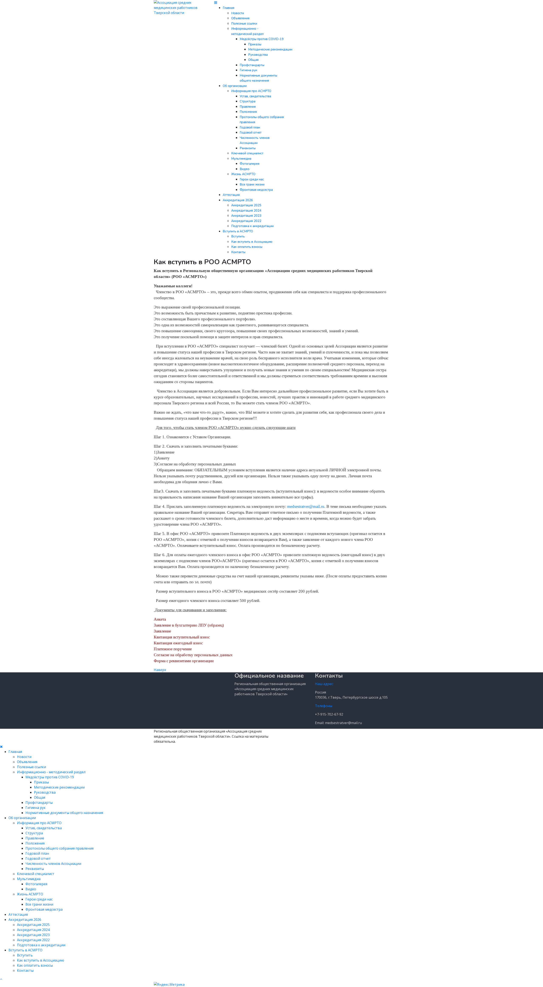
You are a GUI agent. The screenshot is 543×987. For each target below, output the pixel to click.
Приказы (254, 44)
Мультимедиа (241, 158)
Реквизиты (248, 148)
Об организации (235, 86)
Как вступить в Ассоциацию (251, 242)
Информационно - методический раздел (51, 772)
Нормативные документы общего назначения (64, 812)
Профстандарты (252, 65)
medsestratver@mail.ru (305, 506)
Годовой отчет (251, 132)
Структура (247, 101)
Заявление (162, 631)
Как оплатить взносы (246, 247)
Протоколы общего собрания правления (59, 848)
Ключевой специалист (247, 153)
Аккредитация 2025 (246, 205)
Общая (253, 60)
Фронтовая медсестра (256, 190)
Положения (248, 112)
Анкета (160, 619)
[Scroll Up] (1, 979)
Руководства (258, 55)
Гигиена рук (248, 70)
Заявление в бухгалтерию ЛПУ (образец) (189, 625)
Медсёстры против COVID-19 (262, 39)
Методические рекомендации (270, 49)
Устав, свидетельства (255, 96)
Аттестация (231, 195)
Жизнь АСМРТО (243, 174)
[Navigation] (215, 2)
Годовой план (250, 127)
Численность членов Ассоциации (53, 863)
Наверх (160, 669)
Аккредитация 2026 (238, 200)
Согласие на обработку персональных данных (193, 655)
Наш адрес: (324, 683)
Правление (248, 107)
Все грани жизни (252, 184)
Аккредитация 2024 (246, 210)
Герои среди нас (252, 179)
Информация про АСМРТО (251, 91)
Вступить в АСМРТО (238, 231)
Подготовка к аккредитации (252, 226)
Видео (244, 169)
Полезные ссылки (244, 23)
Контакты (238, 252)
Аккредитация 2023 (246, 216)
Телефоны (323, 706)
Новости (237, 13)
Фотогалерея (249, 164)
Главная (228, 8)
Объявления (240, 18)
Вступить (238, 236)
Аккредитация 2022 (246, 221)
